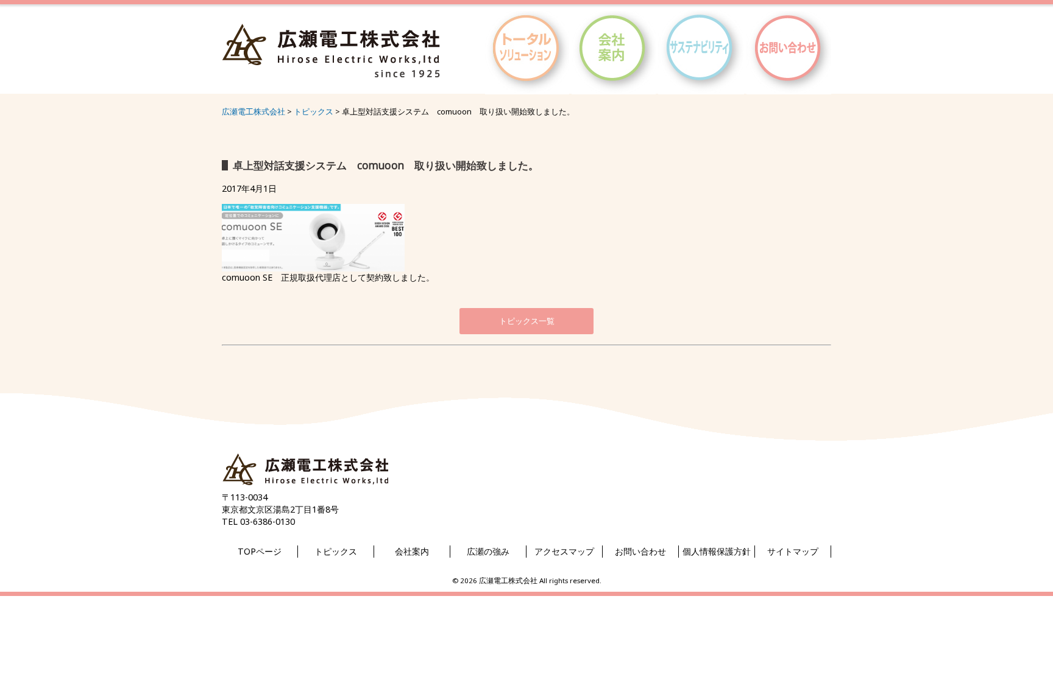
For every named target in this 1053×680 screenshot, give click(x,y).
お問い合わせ (640, 551)
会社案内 (412, 551)
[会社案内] (614, 88)
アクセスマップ (564, 551)
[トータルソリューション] (527, 88)
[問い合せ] (788, 88)
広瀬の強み (488, 551)
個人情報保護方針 (716, 551)
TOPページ (260, 551)
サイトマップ (792, 551)
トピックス (335, 551)
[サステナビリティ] (701, 88)
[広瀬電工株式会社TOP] (305, 485)
